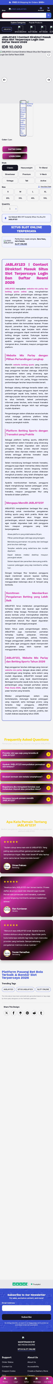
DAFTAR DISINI (14, 149)
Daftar (26, 1382)
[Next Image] (48, 79)
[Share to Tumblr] (41, 1013)
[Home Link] (17, 9)
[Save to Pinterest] (27, 1013)
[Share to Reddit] (34, 1013)
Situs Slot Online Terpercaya (26, 229)
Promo (5, 1382)
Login (16, 1382)
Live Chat (47, 1382)
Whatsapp (37, 1382)
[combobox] (24, 15)
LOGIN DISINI (15, 156)
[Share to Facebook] (14, 1013)
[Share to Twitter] (7, 1013)
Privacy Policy (33, 1323)
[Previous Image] (4, 79)
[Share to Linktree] (20, 1013)
